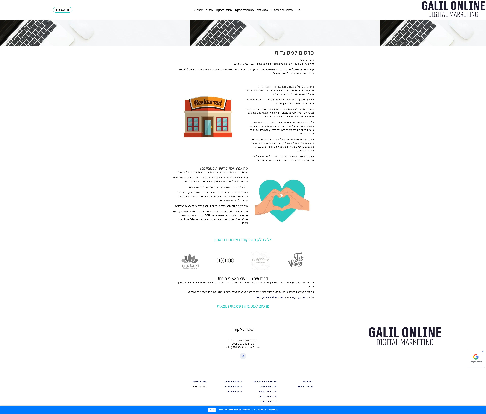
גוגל (307, 381)
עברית (199, 10)
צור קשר (209, 10)
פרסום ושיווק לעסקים (283, 10)
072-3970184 (240, 343)
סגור (212, 410)
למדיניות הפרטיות (225, 410)
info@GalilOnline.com (269, 297)
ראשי (298, 10)
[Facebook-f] (243, 356)
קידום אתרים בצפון (268, 386)
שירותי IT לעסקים (224, 10)
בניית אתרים (262, 10)
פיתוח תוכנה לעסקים (244, 10)
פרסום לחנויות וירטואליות (265, 381)
